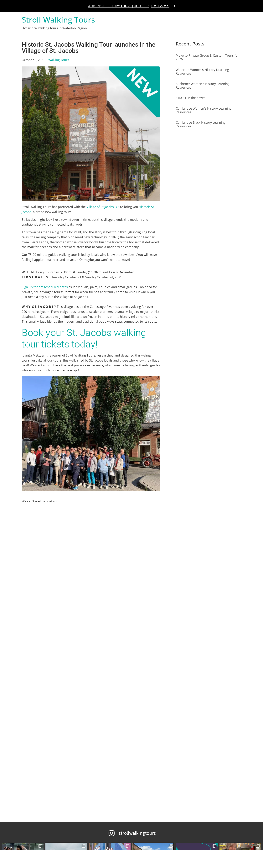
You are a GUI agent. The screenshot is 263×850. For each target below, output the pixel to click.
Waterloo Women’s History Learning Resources (202, 72)
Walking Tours (58, 60)
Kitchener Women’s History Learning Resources (202, 86)
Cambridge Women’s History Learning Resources (203, 110)
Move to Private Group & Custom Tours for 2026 (207, 57)
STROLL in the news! (190, 98)
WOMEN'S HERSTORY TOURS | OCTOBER (118, 6)
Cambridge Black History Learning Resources (200, 124)
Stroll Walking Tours (58, 19)
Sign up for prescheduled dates (45, 287)
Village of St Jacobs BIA (102, 207)
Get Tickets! (160, 6)
